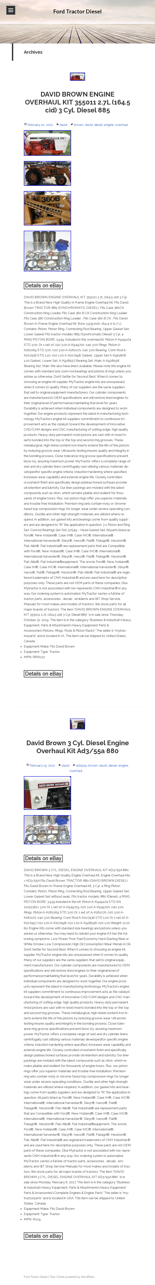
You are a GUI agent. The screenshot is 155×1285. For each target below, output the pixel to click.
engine (109, 125)
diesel (98, 125)
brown (78, 125)
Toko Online (57, 1276)
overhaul (121, 125)
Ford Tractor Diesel (35, 1276)
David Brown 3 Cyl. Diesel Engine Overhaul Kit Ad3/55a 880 (77, 747)
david (63, 125)
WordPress (88, 1276)
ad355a (81, 765)
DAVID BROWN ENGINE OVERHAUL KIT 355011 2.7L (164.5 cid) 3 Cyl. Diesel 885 (77, 102)
